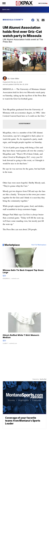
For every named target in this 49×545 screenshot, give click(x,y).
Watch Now (42, 3)
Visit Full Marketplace (38, 245)
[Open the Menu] (4, 3)
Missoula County (13, 20)
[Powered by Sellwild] (43, 379)
